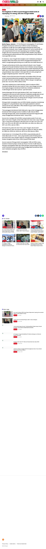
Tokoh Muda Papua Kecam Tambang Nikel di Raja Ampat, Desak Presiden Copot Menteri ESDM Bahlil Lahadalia (37, 231)
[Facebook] (36, 216)
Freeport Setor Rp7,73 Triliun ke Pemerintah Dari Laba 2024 (22, 244)
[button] (38, 2)
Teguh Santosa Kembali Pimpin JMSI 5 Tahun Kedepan (22, 230)
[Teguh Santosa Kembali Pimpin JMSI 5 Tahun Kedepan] (23, 224)
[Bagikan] (43, 16)
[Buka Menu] (40, 2)
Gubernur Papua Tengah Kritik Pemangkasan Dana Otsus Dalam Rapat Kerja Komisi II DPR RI (37, 244)
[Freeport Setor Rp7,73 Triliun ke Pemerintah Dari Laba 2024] (23, 238)
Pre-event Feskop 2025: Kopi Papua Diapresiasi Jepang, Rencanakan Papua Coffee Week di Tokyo (8, 231)
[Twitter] (38, 216)
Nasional (4, 9)
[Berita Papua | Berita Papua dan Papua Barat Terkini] (10, 1)
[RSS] (3, 540)
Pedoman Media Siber (22, 543)
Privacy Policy (5, 543)
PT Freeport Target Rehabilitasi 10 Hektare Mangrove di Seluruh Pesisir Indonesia (8, 244)
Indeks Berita (12, 543)
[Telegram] (40, 216)
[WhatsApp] (43, 216)
